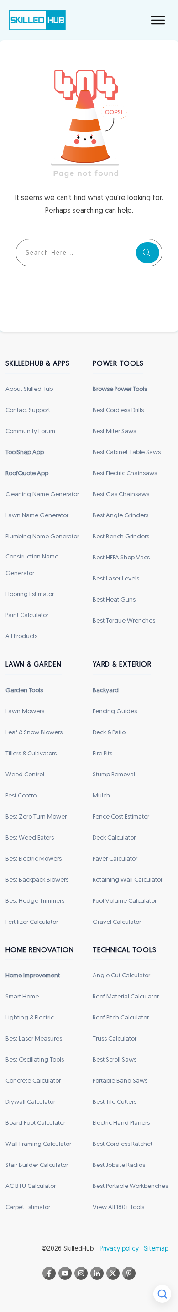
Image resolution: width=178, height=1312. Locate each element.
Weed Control (24, 775)
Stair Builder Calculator (36, 1165)
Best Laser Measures (33, 1039)
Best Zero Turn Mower (36, 817)
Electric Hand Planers (121, 1123)
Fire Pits (102, 754)
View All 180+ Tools (118, 1207)
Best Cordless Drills (118, 410)
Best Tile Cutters (114, 1102)
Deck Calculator (114, 838)
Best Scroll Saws (114, 1060)
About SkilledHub (29, 389)
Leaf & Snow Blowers (34, 733)
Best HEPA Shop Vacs (121, 558)
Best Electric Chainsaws (125, 474)
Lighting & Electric (29, 1018)
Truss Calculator (114, 1039)
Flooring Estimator (29, 594)
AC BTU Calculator (30, 1186)
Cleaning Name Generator (42, 495)
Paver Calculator (115, 859)
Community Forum (30, 431)
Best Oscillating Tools (34, 1060)
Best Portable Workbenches (130, 1186)
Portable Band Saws (120, 1081)
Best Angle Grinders (120, 516)
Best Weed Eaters (29, 838)
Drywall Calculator (30, 1102)
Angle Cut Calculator (121, 976)
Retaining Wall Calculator (127, 880)
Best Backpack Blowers (36, 880)
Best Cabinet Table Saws (127, 452)
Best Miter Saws (114, 431)
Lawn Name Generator (36, 516)
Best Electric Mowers (33, 859)
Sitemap (156, 1249)
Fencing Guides (115, 712)
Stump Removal (114, 775)
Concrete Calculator (33, 1081)
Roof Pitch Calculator (121, 1018)
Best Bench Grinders (121, 537)
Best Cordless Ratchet (122, 1144)
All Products (21, 637)
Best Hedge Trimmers (34, 901)
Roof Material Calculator (126, 997)
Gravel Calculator (117, 922)
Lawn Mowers (24, 712)
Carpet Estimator (27, 1207)
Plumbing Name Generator (42, 537)
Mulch (101, 796)
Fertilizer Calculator (31, 922)
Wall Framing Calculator (38, 1144)
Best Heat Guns (114, 600)
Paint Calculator (26, 615)
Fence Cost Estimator (121, 817)
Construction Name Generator (31, 565)
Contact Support (27, 410)
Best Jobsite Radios (119, 1165)
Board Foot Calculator (35, 1123)
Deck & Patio (109, 733)
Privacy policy (119, 1249)
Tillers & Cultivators (31, 754)
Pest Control (21, 796)
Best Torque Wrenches (124, 621)
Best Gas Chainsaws (121, 495)
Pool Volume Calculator (125, 901)
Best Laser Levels (116, 579)
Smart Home (22, 997)
